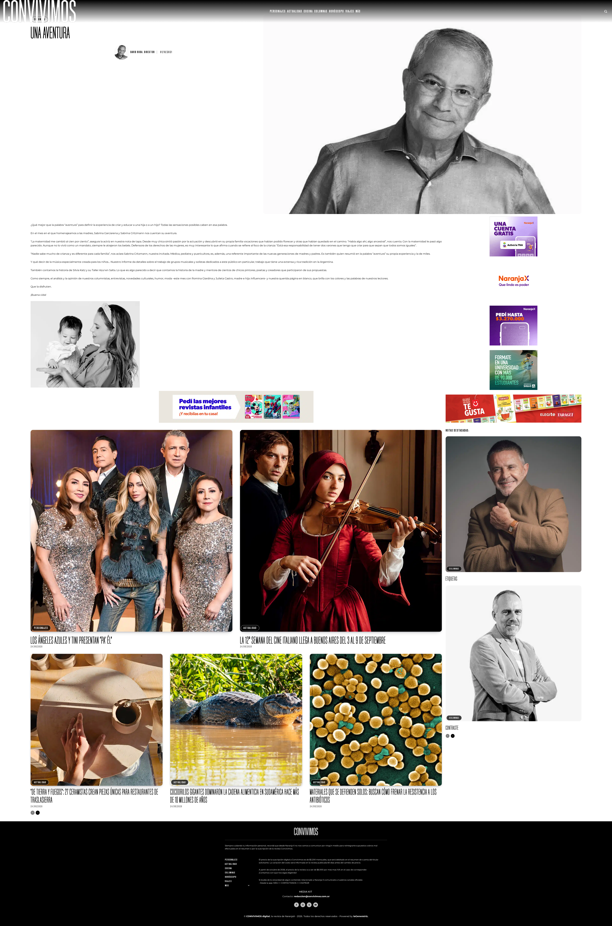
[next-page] (38, 813)
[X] (309, 904)
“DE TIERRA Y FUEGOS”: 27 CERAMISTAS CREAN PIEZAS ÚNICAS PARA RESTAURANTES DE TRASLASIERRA (94, 796)
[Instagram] (302, 904)
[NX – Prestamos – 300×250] (513, 347)
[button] (605, 11)
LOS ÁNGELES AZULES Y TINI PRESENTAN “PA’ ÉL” (71, 640)
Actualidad (250, 628)
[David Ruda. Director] (122, 52)
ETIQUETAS (451, 578)
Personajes (41, 628)
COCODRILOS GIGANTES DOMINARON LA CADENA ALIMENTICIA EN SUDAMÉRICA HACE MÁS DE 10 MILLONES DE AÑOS (234, 796)
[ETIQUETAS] (513, 504)
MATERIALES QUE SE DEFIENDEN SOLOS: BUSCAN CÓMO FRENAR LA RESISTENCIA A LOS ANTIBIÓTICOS (373, 796)
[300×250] (513, 303)
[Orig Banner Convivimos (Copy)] (513, 425)
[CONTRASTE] (513, 653)
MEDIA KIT (306, 891)
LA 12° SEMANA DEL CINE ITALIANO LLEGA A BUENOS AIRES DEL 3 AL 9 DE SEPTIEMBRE (313, 640)
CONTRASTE (452, 727)
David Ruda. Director (142, 52)
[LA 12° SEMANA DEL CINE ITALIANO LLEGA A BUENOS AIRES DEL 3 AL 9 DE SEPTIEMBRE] (341, 531)
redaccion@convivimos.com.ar (312, 896)
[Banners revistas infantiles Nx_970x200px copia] (236, 425)
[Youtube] (315, 904)
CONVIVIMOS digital (258, 916)
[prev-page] (33, 813)
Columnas (454, 568)
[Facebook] (296, 904)
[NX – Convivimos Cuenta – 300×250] (513, 258)
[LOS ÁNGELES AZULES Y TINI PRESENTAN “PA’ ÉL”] (131, 531)
